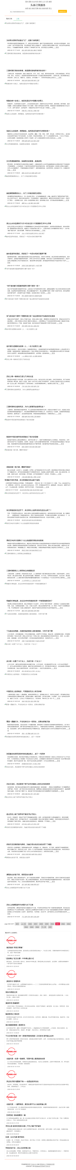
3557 (35, 924)
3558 (41, 924)
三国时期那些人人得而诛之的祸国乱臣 (20, 570)
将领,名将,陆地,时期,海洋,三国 (30, 80)
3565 (31, 927)
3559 (46, 924)
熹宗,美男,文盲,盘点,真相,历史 (30, 326)
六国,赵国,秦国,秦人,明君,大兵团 (31, 477)
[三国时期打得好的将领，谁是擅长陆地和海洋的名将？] (23, 53)
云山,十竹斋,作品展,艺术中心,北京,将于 (33, 233)
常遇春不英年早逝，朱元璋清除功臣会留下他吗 (22, 480)
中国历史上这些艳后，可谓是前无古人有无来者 (24, 691)
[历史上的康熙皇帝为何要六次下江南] (17, 887)
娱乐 (30, 8)
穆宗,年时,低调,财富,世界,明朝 (30, 611)
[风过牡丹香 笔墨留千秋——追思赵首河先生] (11, 1074)
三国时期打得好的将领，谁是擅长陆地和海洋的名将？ (26, 70)
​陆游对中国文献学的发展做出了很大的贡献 (22, 437)
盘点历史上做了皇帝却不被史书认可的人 (21, 814)
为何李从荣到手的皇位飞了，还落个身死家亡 (23, 40)
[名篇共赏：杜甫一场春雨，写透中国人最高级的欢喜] (11, 1051)
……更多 (56, 47)
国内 (26, 1)
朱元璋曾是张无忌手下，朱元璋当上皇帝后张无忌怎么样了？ (29, 510)
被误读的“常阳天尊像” (14, 947)
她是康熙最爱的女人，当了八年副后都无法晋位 (24, 193)
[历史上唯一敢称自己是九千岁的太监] (17, 359)
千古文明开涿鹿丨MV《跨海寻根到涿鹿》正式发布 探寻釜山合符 (30, 1036)
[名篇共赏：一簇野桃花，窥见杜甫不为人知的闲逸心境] (11, 1097)
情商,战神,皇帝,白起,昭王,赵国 (30, 141)
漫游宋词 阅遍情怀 (12, 1003)
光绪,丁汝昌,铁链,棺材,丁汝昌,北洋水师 (33, 641)
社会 (33, 1)
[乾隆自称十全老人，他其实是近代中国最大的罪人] (22, 83)
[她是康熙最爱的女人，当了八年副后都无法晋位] (21, 176)
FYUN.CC (33, 1164)
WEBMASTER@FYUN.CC (42, 1166)
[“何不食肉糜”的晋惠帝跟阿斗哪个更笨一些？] (20, 268)
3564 (26, 927)
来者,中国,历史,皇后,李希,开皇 (30, 701)
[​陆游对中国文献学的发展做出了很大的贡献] (19, 419)
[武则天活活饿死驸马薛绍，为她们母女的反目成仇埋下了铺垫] (25, 827)
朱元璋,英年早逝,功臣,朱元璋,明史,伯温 (31, 490)
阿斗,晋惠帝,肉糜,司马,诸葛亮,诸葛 (32, 296)
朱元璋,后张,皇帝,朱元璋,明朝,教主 (32, 520)
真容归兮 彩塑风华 (13, 981)
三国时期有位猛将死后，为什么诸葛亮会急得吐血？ (25, 406)
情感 (40, 1)
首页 (17, 924)
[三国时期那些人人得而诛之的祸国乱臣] (18, 553)
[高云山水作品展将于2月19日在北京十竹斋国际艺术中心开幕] (25, 206)
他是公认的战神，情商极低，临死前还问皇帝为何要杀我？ (28, 131)
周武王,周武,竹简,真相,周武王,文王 (32, 550)
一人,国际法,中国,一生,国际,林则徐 (32, 356)
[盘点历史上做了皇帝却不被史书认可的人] (19, 797)
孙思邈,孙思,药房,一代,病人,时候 (31, 764)
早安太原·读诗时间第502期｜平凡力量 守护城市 (23, 1126)
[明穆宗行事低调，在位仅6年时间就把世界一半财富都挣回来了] (26, 583)
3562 (63, 924)
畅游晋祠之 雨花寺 (12, 1014)
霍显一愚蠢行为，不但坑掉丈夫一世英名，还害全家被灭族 (28, 721)
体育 (26, 8)
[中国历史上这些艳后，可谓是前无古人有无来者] (21, 674)
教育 (46, 8)
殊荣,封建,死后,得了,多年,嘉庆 (30, 794)
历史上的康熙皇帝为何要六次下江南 (19, 904)
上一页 (23, 924)
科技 (40, 8)
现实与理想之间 (11, 992)
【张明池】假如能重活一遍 (16, 1115)
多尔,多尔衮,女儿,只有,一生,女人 (31, 671)
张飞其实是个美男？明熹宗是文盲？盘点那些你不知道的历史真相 (30, 316)
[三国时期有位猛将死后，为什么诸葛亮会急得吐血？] (22, 389)
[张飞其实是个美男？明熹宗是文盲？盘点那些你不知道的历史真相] (27, 299)
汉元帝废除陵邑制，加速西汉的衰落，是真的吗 (24, 161)
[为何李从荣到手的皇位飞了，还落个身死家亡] (20, 23)
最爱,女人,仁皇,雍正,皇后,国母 (30, 203)
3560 (52, 924)
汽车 (46, 1)
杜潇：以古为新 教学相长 (15, 1137)
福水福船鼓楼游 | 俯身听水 (15, 1025)
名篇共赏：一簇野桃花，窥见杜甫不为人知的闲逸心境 (26, 1104)
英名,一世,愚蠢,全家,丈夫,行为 (30, 733)
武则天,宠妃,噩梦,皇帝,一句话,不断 (32, 265)
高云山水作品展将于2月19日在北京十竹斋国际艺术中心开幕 (28, 223)
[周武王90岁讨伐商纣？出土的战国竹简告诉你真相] (22, 523)
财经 (33, 8)
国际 (30, 1)
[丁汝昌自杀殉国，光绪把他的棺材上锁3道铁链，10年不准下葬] (26, 614)
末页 (50, 927)
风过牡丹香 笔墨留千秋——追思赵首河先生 (22, 1081)
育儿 (50, 8)
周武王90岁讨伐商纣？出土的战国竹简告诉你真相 (24, 540)
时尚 (36, 1)
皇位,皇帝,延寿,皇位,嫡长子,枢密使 (32, 50)
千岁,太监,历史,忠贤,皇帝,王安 (30, 386)
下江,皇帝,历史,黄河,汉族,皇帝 (30, 917)
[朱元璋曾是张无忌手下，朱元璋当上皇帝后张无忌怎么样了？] (25, 493)
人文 (43, 1)
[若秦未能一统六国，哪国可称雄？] (16, 450)
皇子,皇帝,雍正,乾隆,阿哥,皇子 (30, 884)
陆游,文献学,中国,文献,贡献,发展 (31, 447)
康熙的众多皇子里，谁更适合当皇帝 (19, 874)
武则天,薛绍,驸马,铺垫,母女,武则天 (32, 854)
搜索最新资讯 (62, 11)
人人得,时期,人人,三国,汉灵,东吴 (31, 580)
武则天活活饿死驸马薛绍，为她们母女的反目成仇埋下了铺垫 (29, 844)
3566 (37, 927)
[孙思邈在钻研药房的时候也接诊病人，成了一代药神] (22, 736)
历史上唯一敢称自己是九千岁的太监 (19, 376)
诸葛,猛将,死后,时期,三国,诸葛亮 (31, 416)
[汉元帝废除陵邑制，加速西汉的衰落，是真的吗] (21, 144)
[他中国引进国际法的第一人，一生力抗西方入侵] (21, 329)
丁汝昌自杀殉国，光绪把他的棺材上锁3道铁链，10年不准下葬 (29, 631)
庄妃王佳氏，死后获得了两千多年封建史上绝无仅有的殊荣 (28, 784)
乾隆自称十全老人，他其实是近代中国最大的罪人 (24, 100)
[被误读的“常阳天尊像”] (11, 940)
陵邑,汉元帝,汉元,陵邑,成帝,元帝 (31, 173)
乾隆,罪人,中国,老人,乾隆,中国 (30, 110)
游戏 (43, 8)
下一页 (44, 927)
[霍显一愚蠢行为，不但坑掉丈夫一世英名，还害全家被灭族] (25, 704)
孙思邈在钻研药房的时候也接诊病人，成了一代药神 (25, 754)
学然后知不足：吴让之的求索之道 (18, 1148)
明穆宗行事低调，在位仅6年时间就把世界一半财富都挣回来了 (29, 601)
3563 (68, 924)
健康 (50, 1)
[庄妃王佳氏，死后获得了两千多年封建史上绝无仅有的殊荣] (25, 767)
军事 (36, 8)
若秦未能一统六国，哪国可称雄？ (19, 467)
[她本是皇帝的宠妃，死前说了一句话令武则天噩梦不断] (23, 236)
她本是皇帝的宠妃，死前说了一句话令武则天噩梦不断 (26, 253)
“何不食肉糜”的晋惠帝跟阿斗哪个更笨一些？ (23, 286)
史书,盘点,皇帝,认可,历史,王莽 (30, 824)
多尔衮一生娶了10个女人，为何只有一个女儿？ (24, 661)
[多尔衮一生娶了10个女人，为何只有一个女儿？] (21, 644)
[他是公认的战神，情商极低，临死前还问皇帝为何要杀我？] (25, 114)
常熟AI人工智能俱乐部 (47, 1164)
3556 (30, 924)
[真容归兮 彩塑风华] (11, 974)
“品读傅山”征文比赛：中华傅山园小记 (20, 958)
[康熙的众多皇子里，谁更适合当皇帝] (17, 857)
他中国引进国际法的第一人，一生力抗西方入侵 (24, 346)
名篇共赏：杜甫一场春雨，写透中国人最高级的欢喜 (25, 1058)
